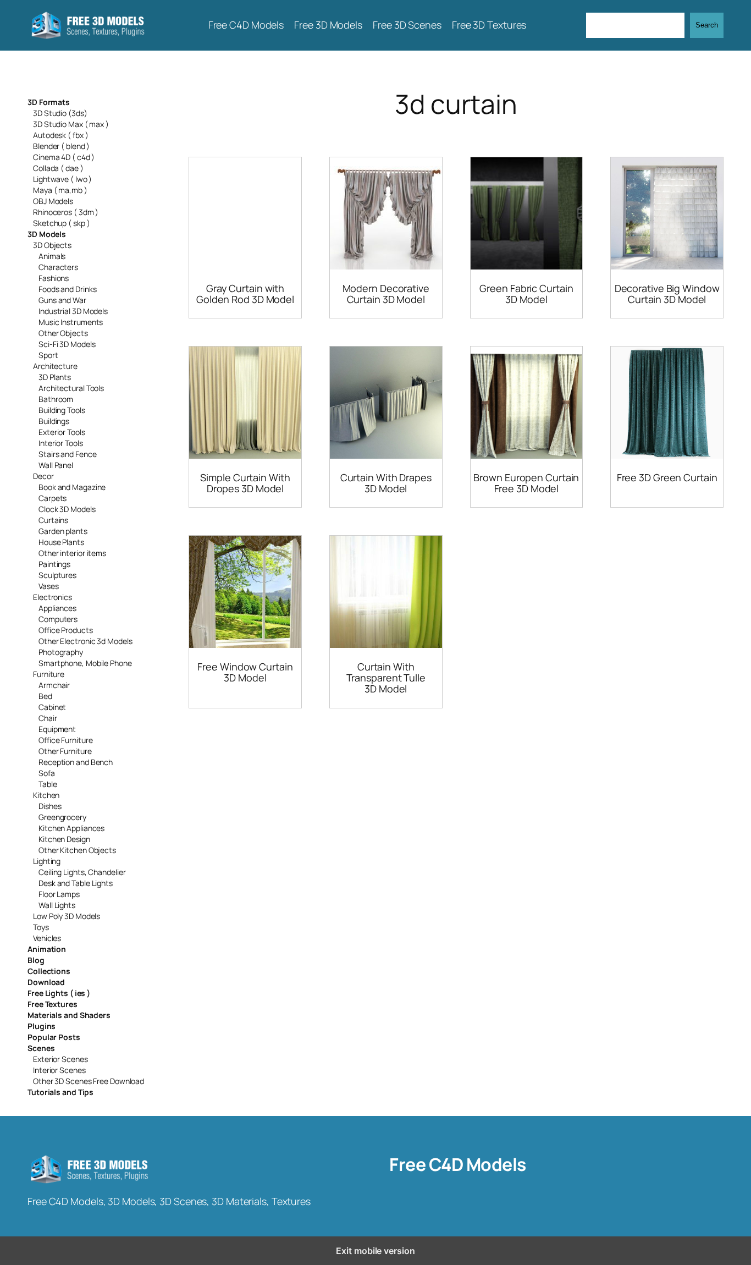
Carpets (52, 498)
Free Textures (52, 1004)
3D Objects (52, 245)
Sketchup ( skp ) (61, 223)
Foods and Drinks (67, 289)
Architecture (55, 366)
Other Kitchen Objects (77, 850)
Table (47, 784)
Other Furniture (65, 751)
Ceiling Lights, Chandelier (81, 872)
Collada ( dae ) (58, 168)
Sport (48, 355)
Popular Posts (53, 1037)
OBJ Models (53, 201)
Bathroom (55, 399)
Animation (46, 949)
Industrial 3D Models (73, 311)
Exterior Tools (61, 432)
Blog (36, 960)
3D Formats (48, 102)
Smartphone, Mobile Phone (85, 663)
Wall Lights (56, 905)
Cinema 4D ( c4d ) (64, 157)
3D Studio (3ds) (60, 113)
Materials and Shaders (69, 1015)
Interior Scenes (59, 1070)
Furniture (48, 674)
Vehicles (47, 938)
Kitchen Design (64, 839)
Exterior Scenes (60, 1059)
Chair (47, 718)
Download (46, 982)
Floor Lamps (59, 894)
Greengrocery (62, 817)
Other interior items (72, 553)
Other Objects (63, 333)
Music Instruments (70, 322)
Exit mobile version (375, 1250)
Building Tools (61, 410)
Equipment (57, 729)
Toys (41, 927)
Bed (45, 696)
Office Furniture (65, 740)
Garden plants (62, 531)
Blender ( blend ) (61, 146)
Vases (48, 586)
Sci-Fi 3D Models (66, 344)
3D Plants (54, 377)
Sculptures (57, 575)
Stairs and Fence (67, 454)
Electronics (52, 597)
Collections (48, 971)
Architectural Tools (71, 388)
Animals (51, 256)
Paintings (54, 564)
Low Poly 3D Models (66, 916)
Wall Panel (55, 465)
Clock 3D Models (67, 509)
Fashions (53, 278)
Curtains (53, 520)
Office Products (65, 630)
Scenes (40, 1048)
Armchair (54, 685)
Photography (60, 652)
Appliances (57, 608)
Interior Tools (60, 443)
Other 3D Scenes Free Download (88, 1081)
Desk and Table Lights (75, 883)
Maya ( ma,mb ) (60, 190)
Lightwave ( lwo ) (62, 179)
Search (706, 25)
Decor (43, 476)
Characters (58, 267)
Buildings (53, 421)
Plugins (41, 1026)
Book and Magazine (72, 487)
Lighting (46, 861)
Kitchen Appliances (71, 828)
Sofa (46, 773)
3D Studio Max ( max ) (71, 124)
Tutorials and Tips (60, 1092)
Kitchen (46, 795)
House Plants (61, 542)
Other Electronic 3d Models (85, 641)
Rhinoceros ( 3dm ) (65, 212)
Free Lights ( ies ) (58, 993)
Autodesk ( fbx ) (60, 135)
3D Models (46, 234)
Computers (58, 619)
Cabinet (52, 707)
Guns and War (62, 300)
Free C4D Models (457, 1164)
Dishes (49, 806)
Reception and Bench (75, 762)
